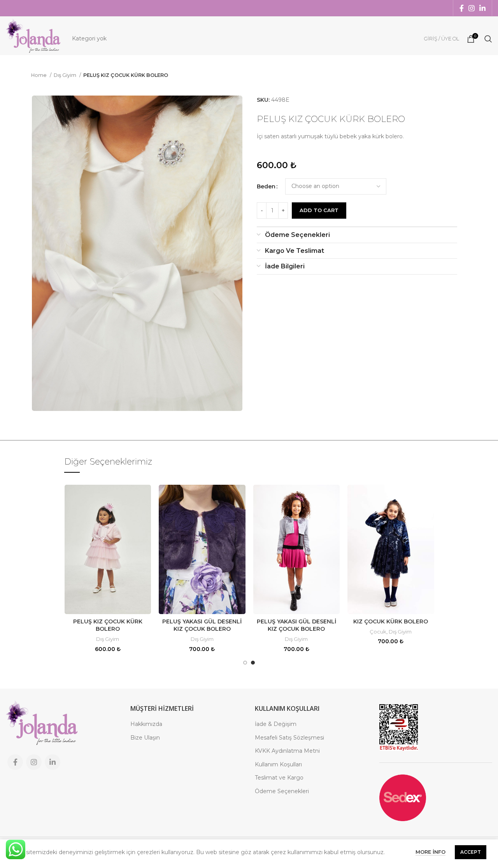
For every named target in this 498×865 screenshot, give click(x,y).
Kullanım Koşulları (278, 764)
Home (39, 75)
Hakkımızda (146, 724)
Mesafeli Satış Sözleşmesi (289, 737)
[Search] (488, 39)
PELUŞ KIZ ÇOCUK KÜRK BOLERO (107, 625)
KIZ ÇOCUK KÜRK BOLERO (390, 621)
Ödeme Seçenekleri (282, 791)
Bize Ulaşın (145, 737)
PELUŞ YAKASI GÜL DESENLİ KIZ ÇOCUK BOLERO (202, 625)
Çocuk (378, 631)
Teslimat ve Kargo (279, 777)
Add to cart (319, 210)
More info (430, 852)
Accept (470, 852)
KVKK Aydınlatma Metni (287, 750)
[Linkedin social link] (482, 8)
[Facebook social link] (461, 8)
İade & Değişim (275, 724)
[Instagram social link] (471, 8)
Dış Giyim (65, 75)
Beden (266, 186)
